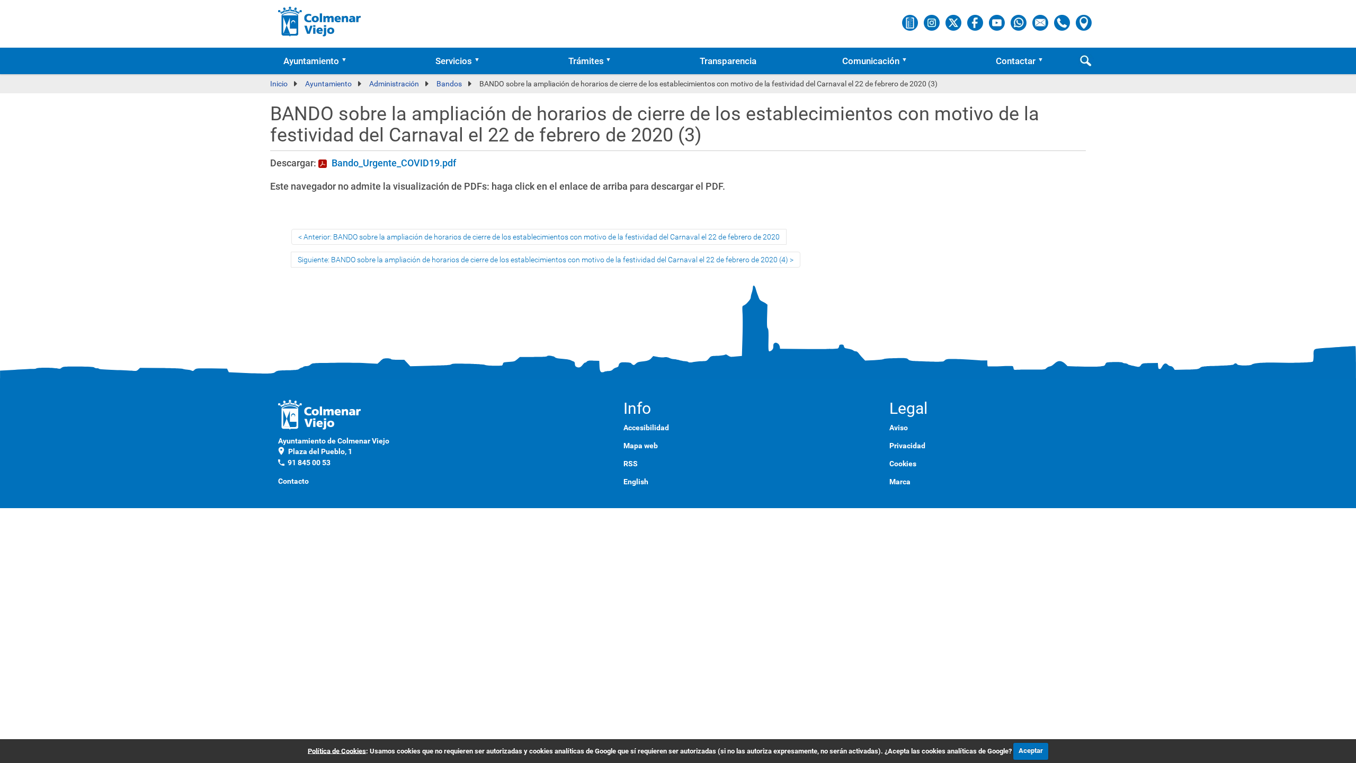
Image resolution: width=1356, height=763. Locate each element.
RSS (630, 463)
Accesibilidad (646, 427)
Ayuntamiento (311, 61)
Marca (900, 481)
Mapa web (640, 445)
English (635, 481)
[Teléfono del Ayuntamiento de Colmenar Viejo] (1063, 22)
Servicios (453, 61)
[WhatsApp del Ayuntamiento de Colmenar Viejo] (1019, 22)
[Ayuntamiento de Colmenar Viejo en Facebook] (976, 22)
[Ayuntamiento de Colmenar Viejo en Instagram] (932, 22)
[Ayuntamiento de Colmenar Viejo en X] (954, 22)
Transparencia (728, 61)
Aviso (898, 427)
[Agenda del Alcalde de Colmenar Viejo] (911, 22)
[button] (347, 61)
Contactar (1016, 61)
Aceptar (1031, 751)
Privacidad (907, 445)
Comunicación (870, 61)
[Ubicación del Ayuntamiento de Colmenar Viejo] (1084, 22)
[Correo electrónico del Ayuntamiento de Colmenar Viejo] (1041, 22)
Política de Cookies (337, 751)
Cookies (902, 463)
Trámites (586, 61)
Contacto (293, 481)
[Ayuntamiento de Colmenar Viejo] (319, 21)
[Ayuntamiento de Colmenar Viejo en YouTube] (998, 22)
